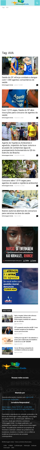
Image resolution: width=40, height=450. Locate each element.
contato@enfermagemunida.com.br (23, 409)
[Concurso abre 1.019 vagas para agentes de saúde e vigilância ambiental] (20, 169)
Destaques (5, 74)
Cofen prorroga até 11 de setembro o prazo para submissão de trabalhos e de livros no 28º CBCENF (26, 339)
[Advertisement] (20, 29)
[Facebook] (13, 383)
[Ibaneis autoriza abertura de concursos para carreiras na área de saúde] (20, 199)
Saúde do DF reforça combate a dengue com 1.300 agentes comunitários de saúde (19, 79)
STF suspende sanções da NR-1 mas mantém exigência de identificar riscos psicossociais (26, 329)
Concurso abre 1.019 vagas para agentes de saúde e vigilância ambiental (20, 181)
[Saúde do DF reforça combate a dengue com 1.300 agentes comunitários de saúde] (20, 66)
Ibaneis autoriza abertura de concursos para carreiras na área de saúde (19, 212)
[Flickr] (18, 383)
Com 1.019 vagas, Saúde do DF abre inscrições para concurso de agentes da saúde (20, 112)
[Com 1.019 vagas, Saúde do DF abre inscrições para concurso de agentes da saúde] (20, 98)
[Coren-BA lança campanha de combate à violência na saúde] (7, 351)
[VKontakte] (27, 383)
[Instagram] (22, 383)
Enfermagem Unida (7, 85)
